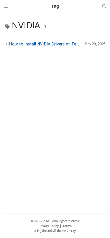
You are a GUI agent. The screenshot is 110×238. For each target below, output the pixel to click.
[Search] (104, 6)
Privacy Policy (48, 226)
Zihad (45, 221)
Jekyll (51, 231)
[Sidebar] (6, 6)
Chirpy (71, 231)
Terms (67, 226)
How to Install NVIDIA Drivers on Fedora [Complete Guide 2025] (45, 44)
